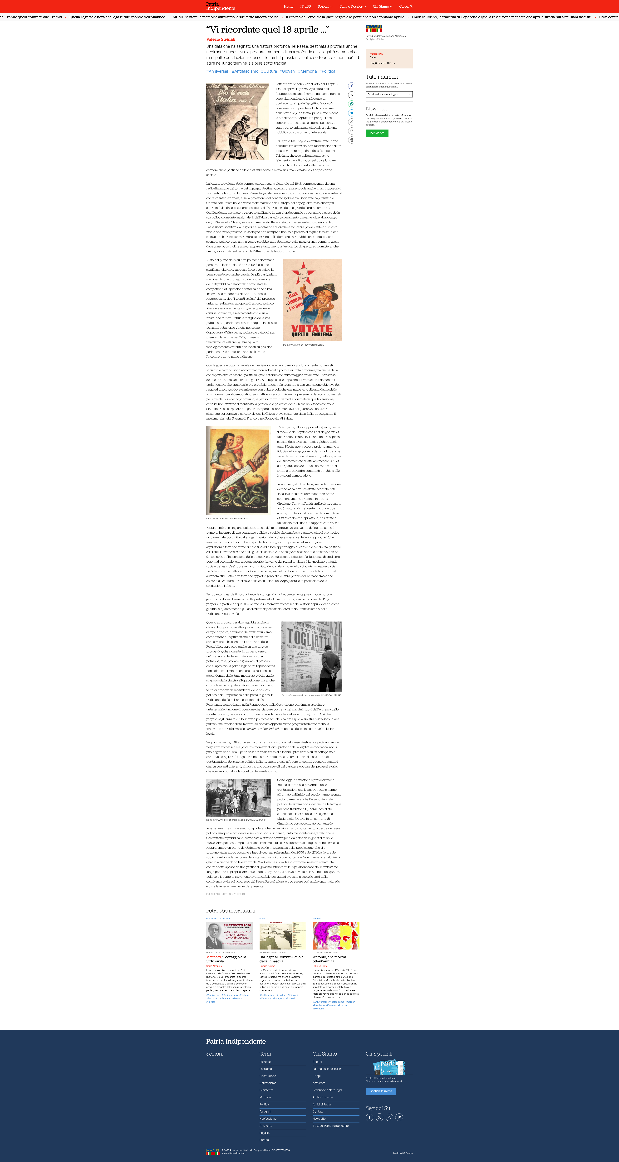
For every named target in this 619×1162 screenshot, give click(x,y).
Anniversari (219, 71)
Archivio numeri (323, 1097)
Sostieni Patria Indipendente (331, 1125)
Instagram (389, 1117)
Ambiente (266, 1125)
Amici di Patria (322, 1104)
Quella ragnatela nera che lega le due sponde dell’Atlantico (95, 17)
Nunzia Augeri (267, 966)
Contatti (318, 1111)
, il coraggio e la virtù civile (226, 959)
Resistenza (266, 1090)
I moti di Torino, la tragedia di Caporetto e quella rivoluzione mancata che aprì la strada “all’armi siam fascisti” (480, 17)
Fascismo (213, 998)
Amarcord (319, 1083)
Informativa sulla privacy (234, 1153)
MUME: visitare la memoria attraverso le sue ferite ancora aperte (203, 17)
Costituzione (268, 1076)
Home (288, 6)
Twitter (379, 1117)
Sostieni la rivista (381, 1091)
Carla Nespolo (214, 966)
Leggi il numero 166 (380, 63)
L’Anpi (317, 1076)
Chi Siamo (381, 6)
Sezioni (323, 6)
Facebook (369, 1117)
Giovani (289, 71)
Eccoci (317, 1062)
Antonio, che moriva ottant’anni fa (329, 959)
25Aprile (265, 1062)
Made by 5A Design (403, 1153)
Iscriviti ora (377, 133)
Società (291, 998)
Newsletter (320, 1118)
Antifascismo (246, 71)
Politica (328, 71)
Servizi (263, 919)
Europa (264, 1140)
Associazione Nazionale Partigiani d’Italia (250, 1150)
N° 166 (305, 6)
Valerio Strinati (221, 39)
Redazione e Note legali (327, 1090)
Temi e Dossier (351, 6)
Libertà (343, 1005)
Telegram (399, 1117)
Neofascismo (268, 1118)
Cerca (404, 6)
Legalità (265, 1133)
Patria (220, 6)
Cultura (270, 71)
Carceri (351, 1002)
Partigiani (279, 998)
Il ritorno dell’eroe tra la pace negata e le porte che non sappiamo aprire (323, 17)
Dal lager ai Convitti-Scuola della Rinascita (282, 959)
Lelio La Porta (320, 966)
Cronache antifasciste (219, 919)
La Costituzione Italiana (327, 1069)
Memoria (309, 71)
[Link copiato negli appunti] (351, 121)
